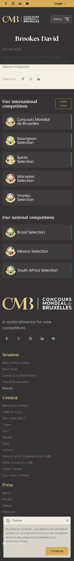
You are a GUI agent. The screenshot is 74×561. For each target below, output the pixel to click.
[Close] (67, 521)
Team (6, 424)
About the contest (15, 405)
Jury (5, 431)
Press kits (8, 512)
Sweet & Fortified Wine (18, 375)
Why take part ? (14, 418)
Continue (57, 551)
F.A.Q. (6, 443)
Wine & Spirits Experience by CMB (26, 456)
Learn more (63, 103)
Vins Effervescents (15, 382)
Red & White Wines (15, 362)
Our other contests (15, 475)
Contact (8, 450)
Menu (58, 19)
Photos (7, 499)
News (6, 493)
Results (7, 388)
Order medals (12, 469)
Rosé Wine (9, 369)
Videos (7, 505)
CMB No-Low (12, 412)
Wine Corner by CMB (17, 462)
